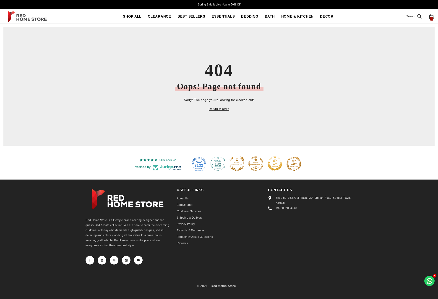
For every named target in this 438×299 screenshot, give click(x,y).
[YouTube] (138, 260)
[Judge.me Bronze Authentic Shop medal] (236, 163)
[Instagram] (102, 260)
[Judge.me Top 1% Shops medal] (275, 163)
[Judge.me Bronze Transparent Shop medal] (255, 163)
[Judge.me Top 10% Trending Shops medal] (294, 163)
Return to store (219, 109)
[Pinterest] (114, 260)
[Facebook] (90, 260)
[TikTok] (126, 260)
